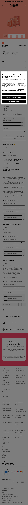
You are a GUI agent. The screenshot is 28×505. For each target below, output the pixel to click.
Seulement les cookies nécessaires (14, 97)
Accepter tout (14, 93)
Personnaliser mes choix (14, 101)
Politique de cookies (16, 90)
